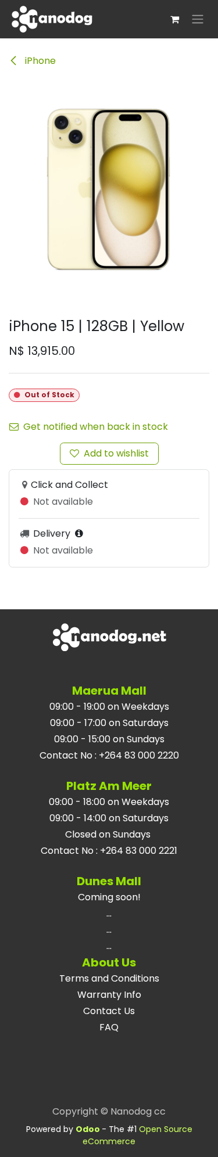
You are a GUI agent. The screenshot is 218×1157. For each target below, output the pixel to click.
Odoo (89, 1129)
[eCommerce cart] (174, 19)
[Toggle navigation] (197, 19)
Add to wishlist (116, 453)
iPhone (39, 60)
